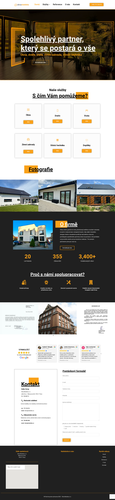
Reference (57, 4)
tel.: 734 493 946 (25, 420)
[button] (46, 4)
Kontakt (76, 4)
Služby (45, 4)
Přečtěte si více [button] (42, 360)
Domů (37, 4)
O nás (67, 4)
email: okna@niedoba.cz (27, 423)
